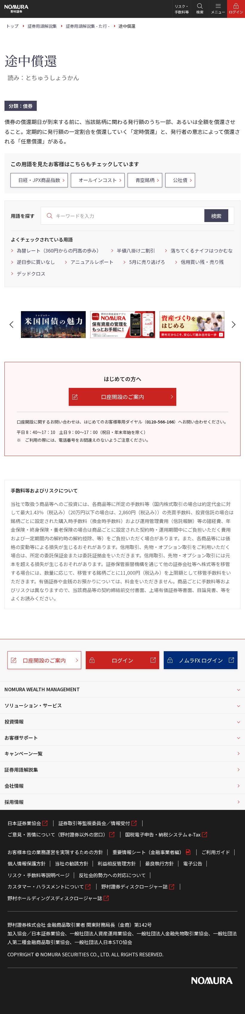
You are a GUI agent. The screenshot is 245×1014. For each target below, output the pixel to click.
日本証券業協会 (24, 823)
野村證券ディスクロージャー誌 (134, 886)
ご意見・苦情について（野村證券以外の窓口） (57, 834)
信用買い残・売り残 (202, 261)
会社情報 (14, 785)
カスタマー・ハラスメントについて (45, 886)
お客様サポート (21, 737)
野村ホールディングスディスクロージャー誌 (54, 898)
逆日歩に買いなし (36, 261)
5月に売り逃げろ (147, 261)
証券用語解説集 (21, 769)
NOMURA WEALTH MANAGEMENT (42, 689)
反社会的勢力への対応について (112, 875)
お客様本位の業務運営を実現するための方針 (55, 852)
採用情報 (14, 801)
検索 (216, 216)
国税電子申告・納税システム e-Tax (162, 834)
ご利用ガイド (215, 852)
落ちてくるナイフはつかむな (202, 250)
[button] (12, 325)
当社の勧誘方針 (71, 863)
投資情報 (14, 721)
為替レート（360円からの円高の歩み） (59, 250)
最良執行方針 (159, 863)
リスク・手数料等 (181, 9)
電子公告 (192, 863)
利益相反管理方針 (117, 863)
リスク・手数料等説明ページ (38, 875)
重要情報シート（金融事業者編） (148, 852)
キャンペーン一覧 (23, 753)
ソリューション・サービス (33, 705)
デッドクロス (31, 273)
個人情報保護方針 (26, 863)
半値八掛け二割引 (136, 250)
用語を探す (23, 215)
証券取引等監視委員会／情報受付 (94, 823)
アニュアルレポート (92, 261)
